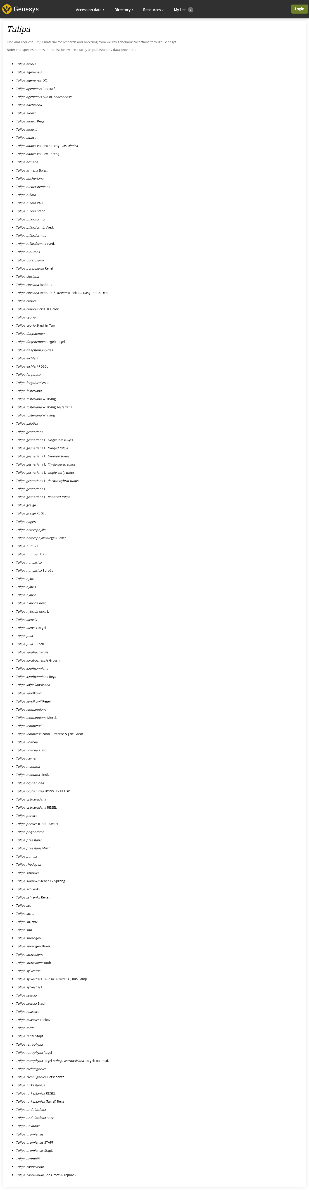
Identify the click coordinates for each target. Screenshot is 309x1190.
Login (299, 8)
